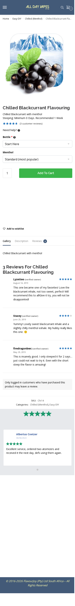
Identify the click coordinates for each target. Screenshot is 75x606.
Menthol (8, 152)
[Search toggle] (62, 7)
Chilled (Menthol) (33, 18)
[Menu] (8, 7)
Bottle (8, 137)
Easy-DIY (17, 18)
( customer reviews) (31, 123)
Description (21, 241)
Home (6, 18)
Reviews (37, 241)
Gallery (7, 241)
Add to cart (46, 173)
